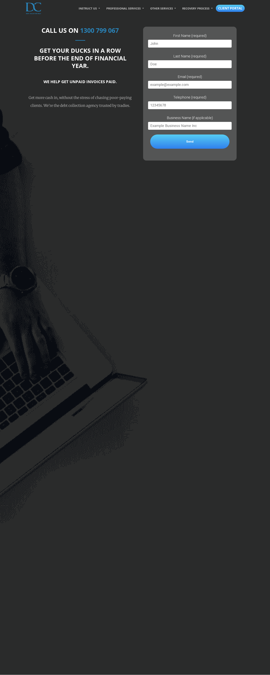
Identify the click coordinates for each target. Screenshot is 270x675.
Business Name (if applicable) (190, 118)
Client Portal (230, 8)
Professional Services (124, 8)
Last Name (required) (189, 56)
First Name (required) (190, 36)
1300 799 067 (99, 30)
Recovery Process (196, 8)
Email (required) (190, 77)
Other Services (162, 8)
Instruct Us (88, 8)
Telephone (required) (189, 97)
